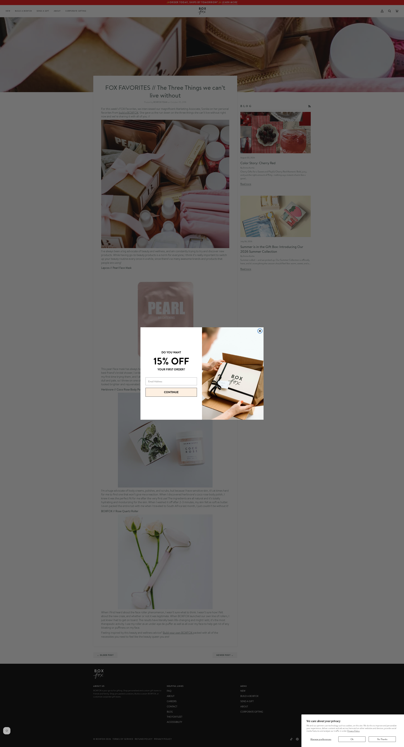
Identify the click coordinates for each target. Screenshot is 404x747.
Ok (352, 739)
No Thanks (382, 739)
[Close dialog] (260, 331)
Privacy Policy (353, 730)
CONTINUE (171, 392)
